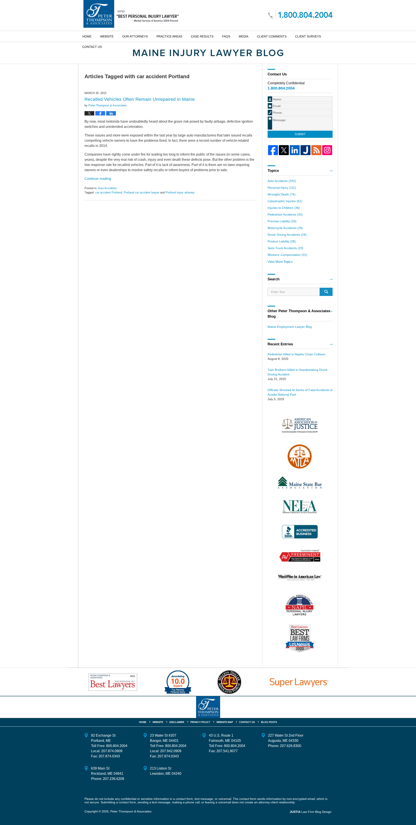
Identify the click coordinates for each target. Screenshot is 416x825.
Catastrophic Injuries (285, 201)
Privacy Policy (200, 722)
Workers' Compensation (287, 255)
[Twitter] (283, 150)
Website (107, 36)
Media (243, 36)
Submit (300, 134)
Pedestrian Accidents (285, 214)
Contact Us (247, 722)
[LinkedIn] (294, 150)
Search (326, 292)
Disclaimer (176, 722)
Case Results (202, 36)
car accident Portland (108, 192)
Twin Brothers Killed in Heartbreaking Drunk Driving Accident (297, 372)
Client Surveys (308, 36)
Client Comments (271, 36)
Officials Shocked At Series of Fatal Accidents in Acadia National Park (300, 392)
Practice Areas (169, 36)
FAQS (226, 36)
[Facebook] (273, 150)
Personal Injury (282, 187)
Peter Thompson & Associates (130, 811)
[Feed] (316, 150)
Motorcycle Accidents (285, 228)
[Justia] (305, 150)
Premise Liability (282, 221)
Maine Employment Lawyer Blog (290, 326)
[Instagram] (327, 150)
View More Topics (280, 261)
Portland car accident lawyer (141, 192)
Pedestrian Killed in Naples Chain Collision (296, 354)
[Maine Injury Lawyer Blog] (208, 53)
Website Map (224, 722)
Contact (92, 47)
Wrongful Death (282, 194)
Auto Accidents (107, 188)
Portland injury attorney (180, 192)
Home (86, 36)
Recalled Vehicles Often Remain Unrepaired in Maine (139, 99)
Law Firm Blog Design (311, 812)
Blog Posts (269, 722)
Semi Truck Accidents (285, 248)
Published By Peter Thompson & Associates (300, 14)
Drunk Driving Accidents (287, 234)
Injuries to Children (284, 207)
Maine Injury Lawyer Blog (131, 14)
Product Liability (282, 241)
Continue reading (97, 178)
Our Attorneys (135, 36)
